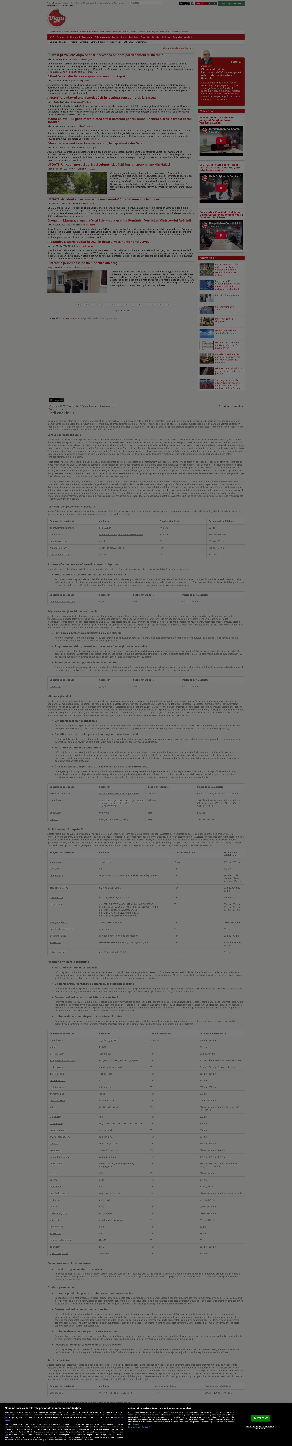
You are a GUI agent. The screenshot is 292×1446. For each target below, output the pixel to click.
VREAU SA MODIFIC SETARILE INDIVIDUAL (260, 1427)
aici (6, 1434)
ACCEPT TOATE (261, 1418)
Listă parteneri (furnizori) (139, 1427)
